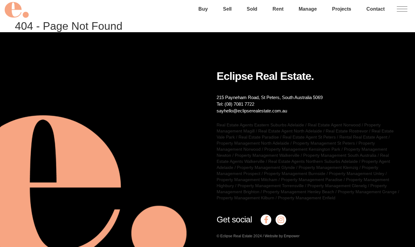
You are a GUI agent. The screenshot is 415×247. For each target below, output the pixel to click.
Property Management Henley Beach (298, 191)
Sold (252, 9)
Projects (341, 9)
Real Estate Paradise (258, 137)
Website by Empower (282, 236)
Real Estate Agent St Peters (309, 137)
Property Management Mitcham (247, 179)
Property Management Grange (367, 191)
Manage (308, 9)
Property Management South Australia (339, 155)
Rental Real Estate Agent (363, 137)
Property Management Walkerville (267, 155)
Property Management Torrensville (271, 185)
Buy (203, 9)
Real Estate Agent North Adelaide (290, 131)
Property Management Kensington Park (302, 149)
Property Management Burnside (294, 173)
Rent (278, 9)
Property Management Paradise (311, 179)
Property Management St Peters (324, 143)
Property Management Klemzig (328, 167)
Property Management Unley (356, 173)
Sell (227, 9)
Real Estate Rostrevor (347, 131)
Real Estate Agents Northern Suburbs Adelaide (313, 161)
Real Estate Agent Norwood (334, 124)
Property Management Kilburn (245, 197)
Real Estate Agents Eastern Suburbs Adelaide (260, 124)
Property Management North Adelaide (253, 143)
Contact (375, 9)
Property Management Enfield (306, 197)
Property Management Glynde (266, 167)
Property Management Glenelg (337, 185)
